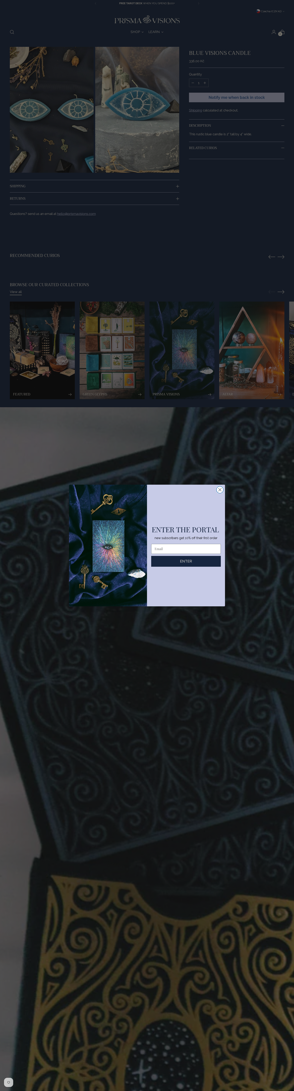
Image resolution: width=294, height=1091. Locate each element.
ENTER (186, 561)
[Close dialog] (219, 489)
